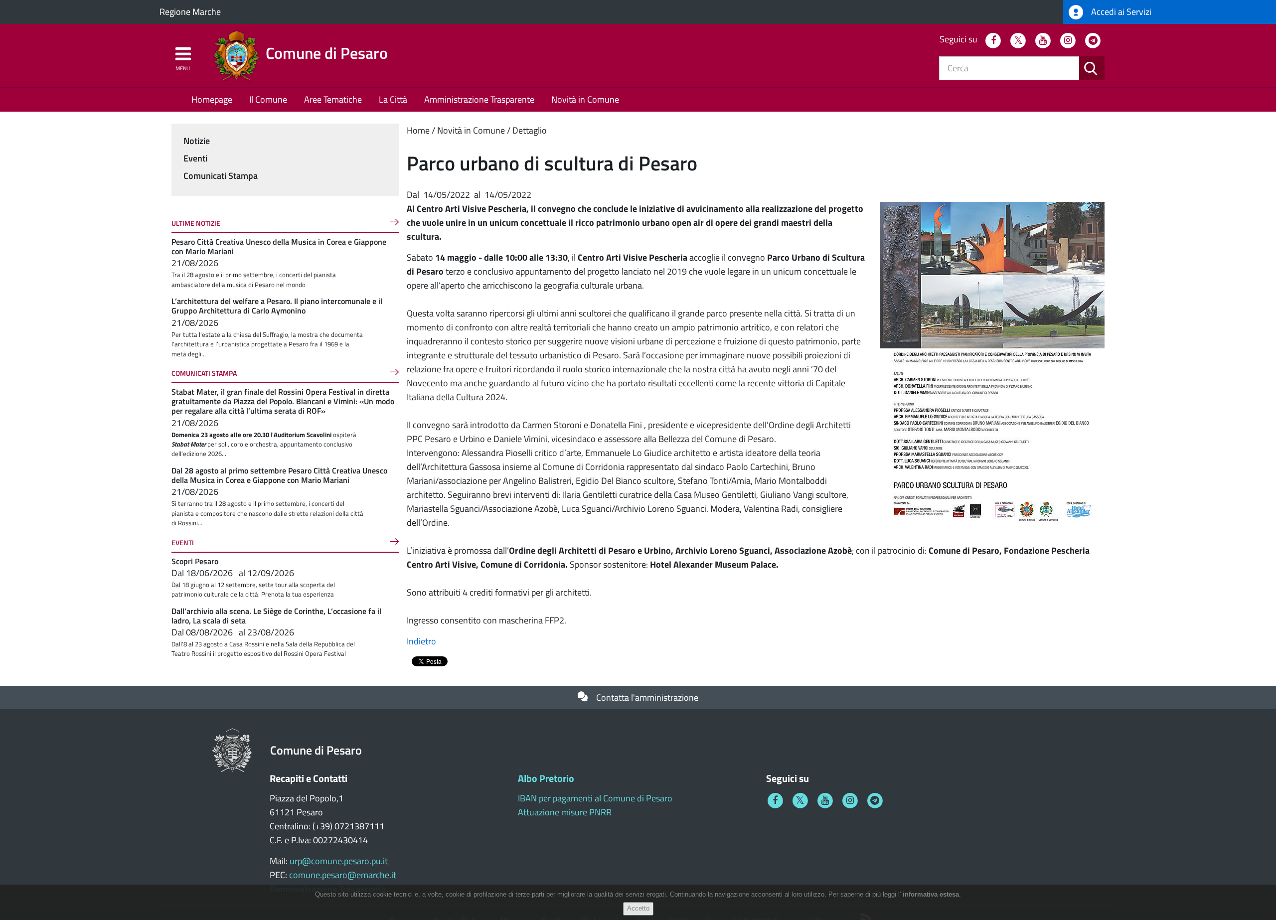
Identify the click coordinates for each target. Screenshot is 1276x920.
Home (418, 130)
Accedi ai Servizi (1120, 11)
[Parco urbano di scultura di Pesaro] (992, 361)
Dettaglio (529, 130)
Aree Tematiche (333, 99)
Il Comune (268, 99)
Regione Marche (190, 11)
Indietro (421, 641)
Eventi (195, 158)
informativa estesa (931, 894)
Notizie (196, 141)
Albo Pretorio (546, 778)
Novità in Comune (585, 99)
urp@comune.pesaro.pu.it (339, 861)
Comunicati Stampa (220, 175)
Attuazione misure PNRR (565, 812)
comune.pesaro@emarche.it (342, 875)
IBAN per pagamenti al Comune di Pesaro (595, 798)
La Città (393, 99)
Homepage (211, 99)
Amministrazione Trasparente (479, 99)
